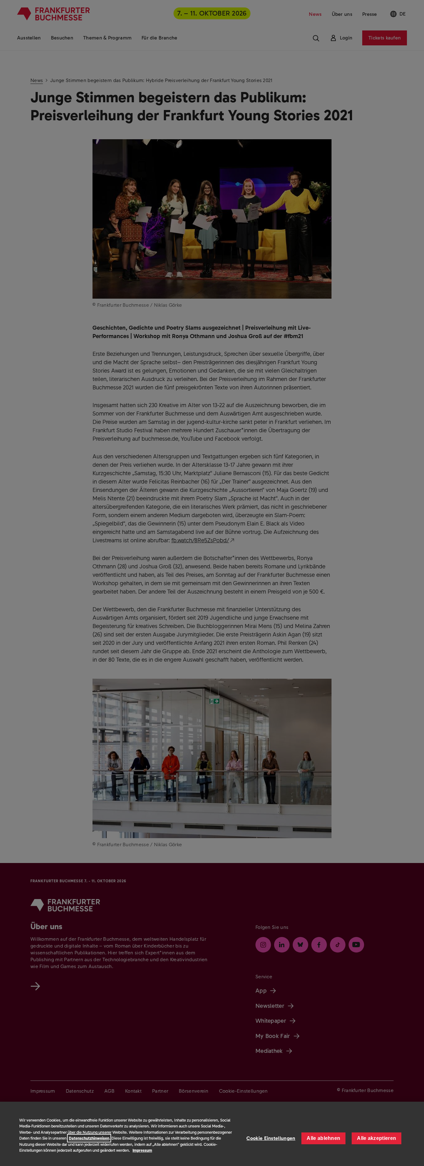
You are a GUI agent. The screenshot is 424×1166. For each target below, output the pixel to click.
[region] (212, 1134)
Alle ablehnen (323, 1138)
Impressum (142, 1150)
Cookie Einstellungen (270, 1138)
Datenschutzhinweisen (89, 1138)
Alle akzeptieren (376, 1138)
